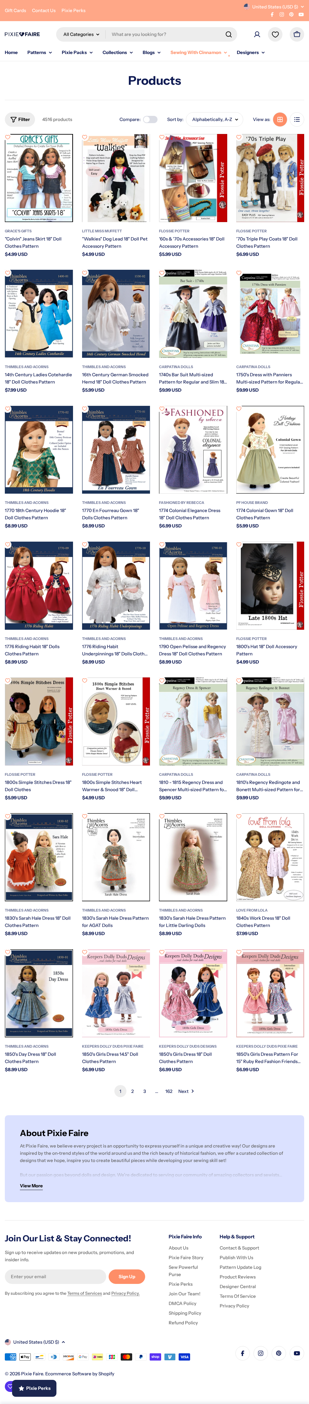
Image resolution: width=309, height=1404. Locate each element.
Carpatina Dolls (176, 367)
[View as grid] (280, 119)
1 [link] (120, 1091)
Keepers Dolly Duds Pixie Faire (113, 1046)
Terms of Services (84, 1293)
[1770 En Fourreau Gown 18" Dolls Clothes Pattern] (116, 450)
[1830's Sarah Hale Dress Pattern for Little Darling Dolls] (193, 857)
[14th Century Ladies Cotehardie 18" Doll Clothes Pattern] (39, 314)
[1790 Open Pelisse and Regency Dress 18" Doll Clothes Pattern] (193, 586)
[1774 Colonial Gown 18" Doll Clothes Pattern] (270, 450)
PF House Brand (252, 502)
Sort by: (175, 119)
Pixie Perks (73, 10)
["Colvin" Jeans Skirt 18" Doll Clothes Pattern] (39, 178)
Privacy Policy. (125, 1293)
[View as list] (297, 119)
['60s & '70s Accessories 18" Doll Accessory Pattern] (193, 178)
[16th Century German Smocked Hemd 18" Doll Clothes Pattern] (116, 314)
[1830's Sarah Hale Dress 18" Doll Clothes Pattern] (39, 857)
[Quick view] (64, 147)
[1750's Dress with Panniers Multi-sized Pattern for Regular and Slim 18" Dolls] (270, 314)
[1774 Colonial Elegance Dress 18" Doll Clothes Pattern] (193, 450)
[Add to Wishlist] (7, 137)
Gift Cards (15, 10)
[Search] (228, 34)
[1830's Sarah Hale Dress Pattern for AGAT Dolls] (116, 857)
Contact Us (44, 10)
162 (168, 1091)
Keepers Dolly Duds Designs (188, 1046)
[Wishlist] (275, 34)
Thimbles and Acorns (27, 367)
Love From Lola (252, 910)
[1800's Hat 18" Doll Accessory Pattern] (270, 586)
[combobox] (146, 34)
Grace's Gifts (18, 231)
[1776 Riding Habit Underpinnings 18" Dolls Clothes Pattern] (116, 586)
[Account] (257, 34)
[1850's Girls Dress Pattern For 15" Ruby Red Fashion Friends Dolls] (270, 993)
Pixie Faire (32, 1374)
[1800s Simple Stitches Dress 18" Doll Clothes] (39, 721)
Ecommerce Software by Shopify (79, 1374)
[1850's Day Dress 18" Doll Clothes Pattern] (39, 993)
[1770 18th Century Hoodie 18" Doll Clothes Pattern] (39, 450)
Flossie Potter (174, 231)
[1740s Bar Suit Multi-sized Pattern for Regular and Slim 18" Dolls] (193, 314)
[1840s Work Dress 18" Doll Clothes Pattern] (270, 857)
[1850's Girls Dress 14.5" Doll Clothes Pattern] (116, 993)
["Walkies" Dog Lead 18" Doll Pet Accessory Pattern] (116, 178)
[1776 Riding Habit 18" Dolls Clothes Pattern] (39, 586)
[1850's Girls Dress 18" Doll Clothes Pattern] (193, 993)
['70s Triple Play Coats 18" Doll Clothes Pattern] (270, 178)
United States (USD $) (275, 7)
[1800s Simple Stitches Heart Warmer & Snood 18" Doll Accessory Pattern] (116, 721)
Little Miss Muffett (102, 231)
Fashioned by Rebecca (181, 502)
